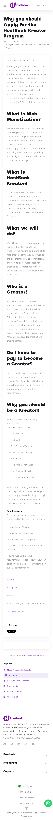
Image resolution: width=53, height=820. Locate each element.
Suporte (7, 41)
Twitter (10, 595)
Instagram (12, 587)
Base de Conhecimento (17, 681)
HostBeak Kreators (16, 611)
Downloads (12, 686)
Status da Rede (14, 691)
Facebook (11, 579)
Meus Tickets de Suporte (18, 670)
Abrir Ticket (12, 697)
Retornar (13, 625)
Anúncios (17, 41)
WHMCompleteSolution (32, 656)
